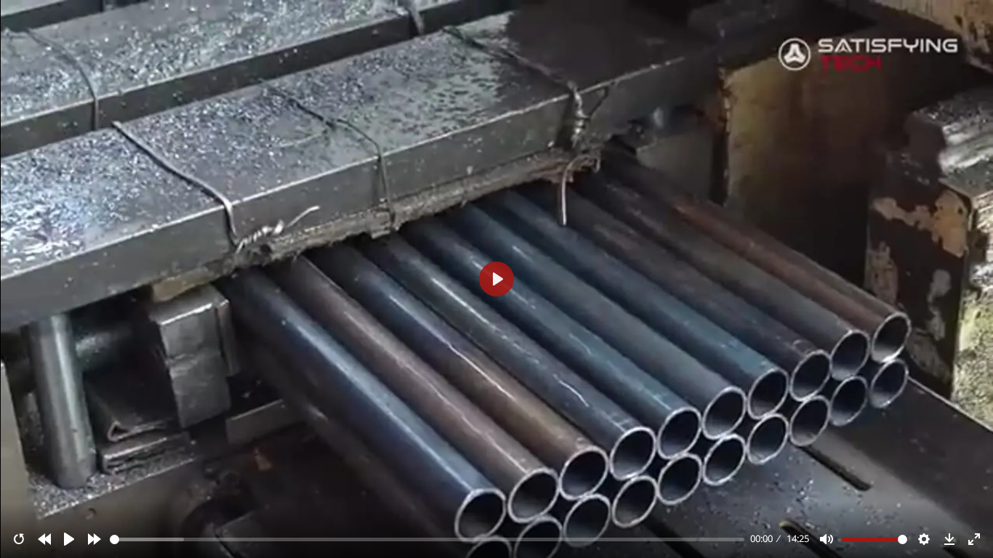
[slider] (427, 539)
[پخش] (69, 539)
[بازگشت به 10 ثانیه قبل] (44, 539)
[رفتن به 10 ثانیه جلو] (94, 539)
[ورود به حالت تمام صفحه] (974, 539)
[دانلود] (949, 539)
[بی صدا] (826, 539)
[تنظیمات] (924, 539)
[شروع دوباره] (19, 539)
